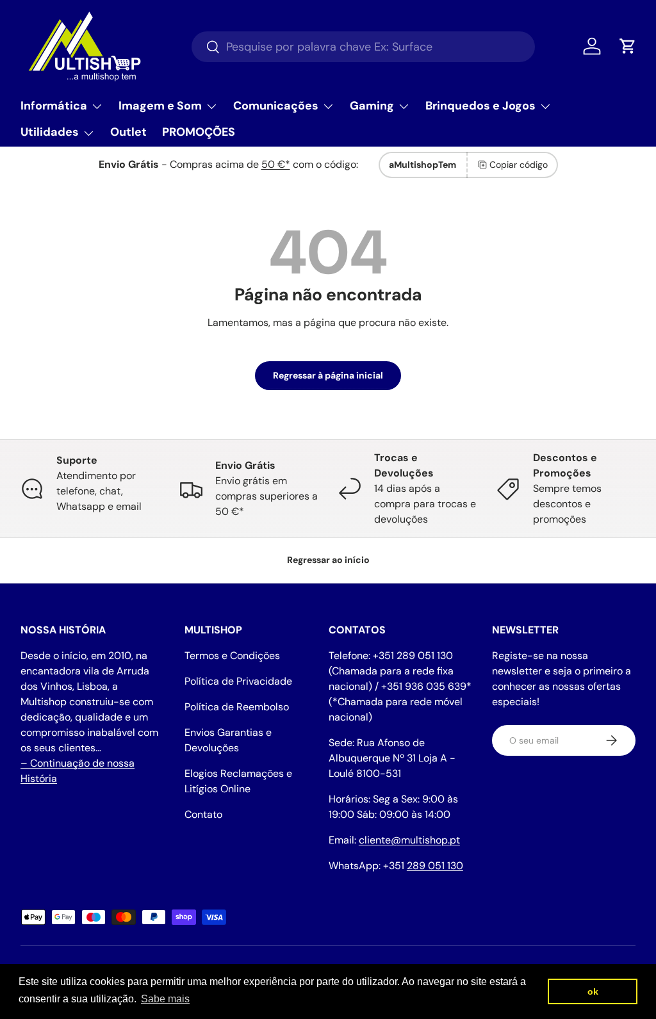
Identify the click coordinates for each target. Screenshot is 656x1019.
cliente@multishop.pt (409, 840)
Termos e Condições (232, 655)
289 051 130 (435, 865)
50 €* (275, 164)
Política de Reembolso (236, 706)
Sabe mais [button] (165, 998)
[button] (628, 46)
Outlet (128, 132)
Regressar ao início (328, 560)
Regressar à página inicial (328, 375)
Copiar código (518, 164)
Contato (203, 814)
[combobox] (363, 46)
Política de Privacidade (238, 681)
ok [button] (592, 991)
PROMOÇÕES (198, 132)
